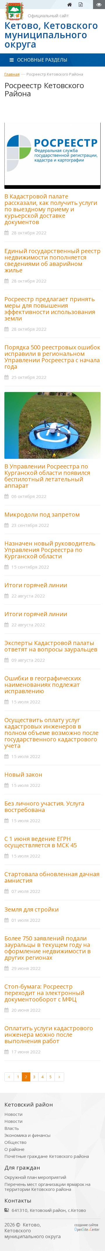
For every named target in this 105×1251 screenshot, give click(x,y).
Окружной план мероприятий (35, 1177)
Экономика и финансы (27, 1135)
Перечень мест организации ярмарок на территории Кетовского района (47, 1187)
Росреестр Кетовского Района (55, 74)
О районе (14, 1149)
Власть (11, 1128)
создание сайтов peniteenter (86, 1227)
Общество (15, 1142)
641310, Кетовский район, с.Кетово (49, 1210)
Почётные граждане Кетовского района (46, 1156)
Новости (13, 1114)
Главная (12, 74)
